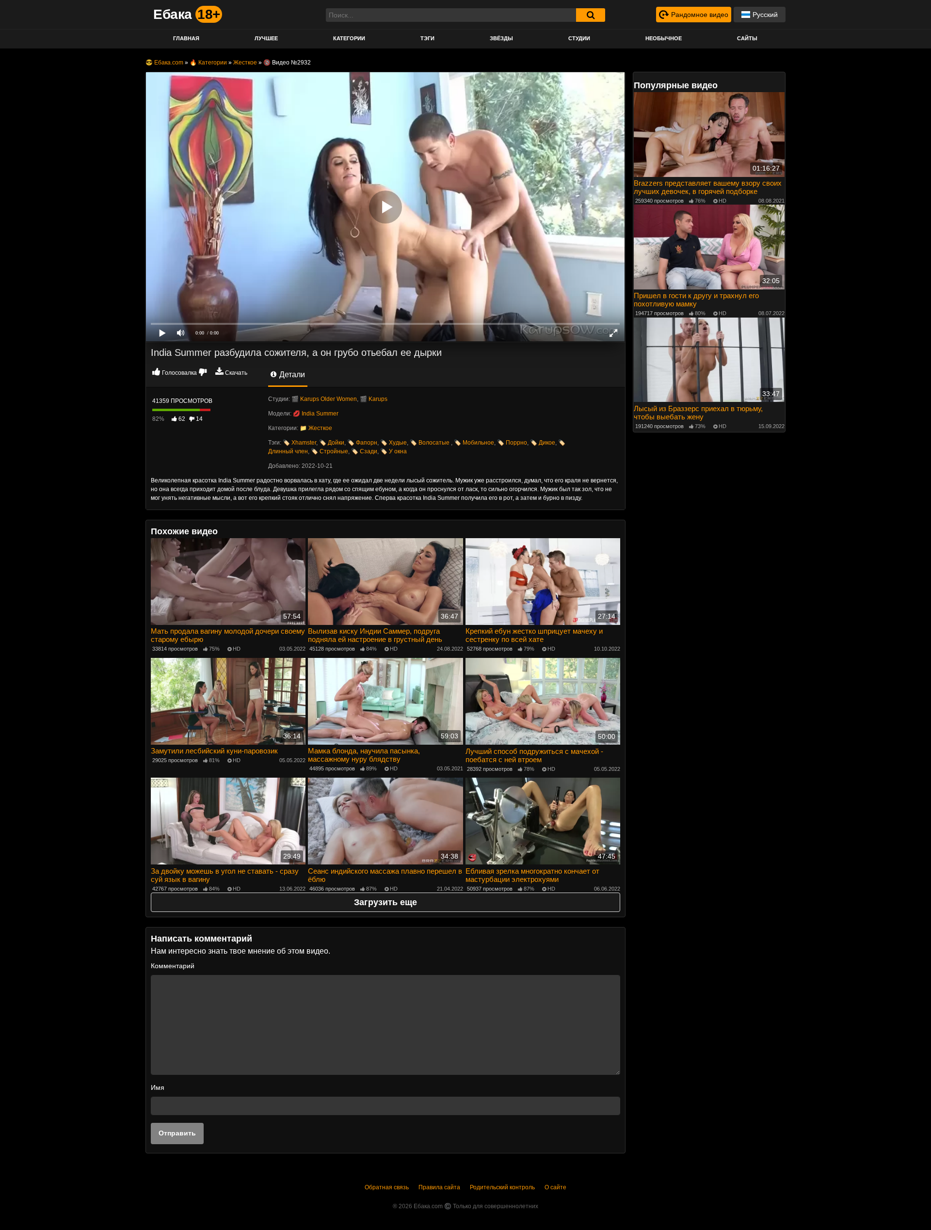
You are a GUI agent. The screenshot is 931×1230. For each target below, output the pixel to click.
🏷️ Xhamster (299, 442)
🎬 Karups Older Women (324, 399)
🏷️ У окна (393, 451)
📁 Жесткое (316, 428)
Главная (186, 38)
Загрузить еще (385, 902)
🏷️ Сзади (364, 451)
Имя (157, 1087)
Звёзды (501, 38)
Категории (349, 38)
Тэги (427, 38)
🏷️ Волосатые (430, 442)
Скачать (236, 372)
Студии (579, 38)
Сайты (747, 38)
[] (590, 15)
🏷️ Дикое (542, 442)
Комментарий (172, 966)
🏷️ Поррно (512, 442)
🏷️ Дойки (331, 442)
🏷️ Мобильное (474, 442)
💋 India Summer (315, 413)
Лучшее (266, 38)
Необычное (663, 38)
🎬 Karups (373, 399)
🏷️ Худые (393, 442)
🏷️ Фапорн (362, 442)
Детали (291, 374)
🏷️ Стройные (329, 451)
